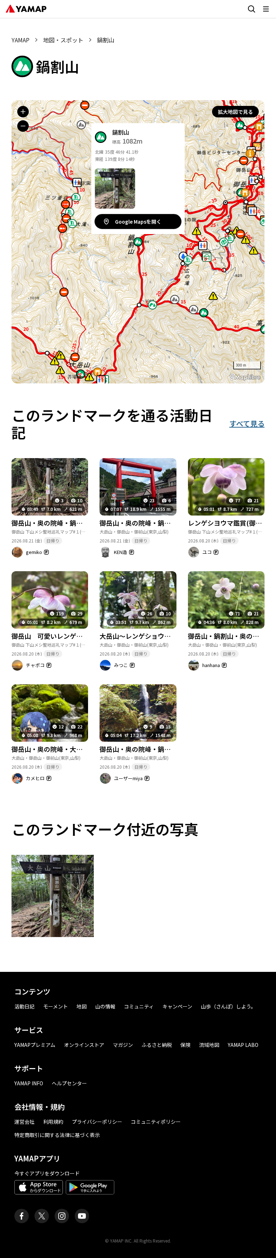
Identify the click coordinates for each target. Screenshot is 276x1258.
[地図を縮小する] (23, 126)
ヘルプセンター (69, 1083)
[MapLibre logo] (245, 377)
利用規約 (53, 1121)
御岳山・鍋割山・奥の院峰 (227, 635)
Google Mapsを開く (138, 221)
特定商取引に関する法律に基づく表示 (57, 1134)
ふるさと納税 (157, 1044)
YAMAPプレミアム (34, 1044)
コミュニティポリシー (156, 1121)
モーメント (55, 1006)
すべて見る (246, 423)
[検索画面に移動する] (251, 9)
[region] (138, 241)
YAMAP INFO (28, 1083)
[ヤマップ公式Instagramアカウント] (62, 1216)
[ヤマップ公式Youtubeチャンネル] (82, 1216)
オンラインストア (84, 1044)
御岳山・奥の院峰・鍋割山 (50, 522)
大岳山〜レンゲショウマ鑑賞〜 (145, 635)
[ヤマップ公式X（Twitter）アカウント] (41, 1216)
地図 (82, 1006)
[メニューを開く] (266, 9)
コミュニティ (139, 1006)
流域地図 (209, 1044)
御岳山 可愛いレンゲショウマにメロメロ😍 (77, 635)
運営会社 (24, 1121)
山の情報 (105, 1006)
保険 (185, 1044)
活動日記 (24, 1006)
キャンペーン (177, 1006)
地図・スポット (63, 40)
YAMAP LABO (243, 1044)
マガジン (123, 1044)
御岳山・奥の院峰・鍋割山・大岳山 (151, 522)
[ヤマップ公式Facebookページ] (21, 1216)
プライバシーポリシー (97, 1121)
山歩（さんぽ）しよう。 (228, 1006)
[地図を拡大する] (23, 111)
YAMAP (20, 40)
